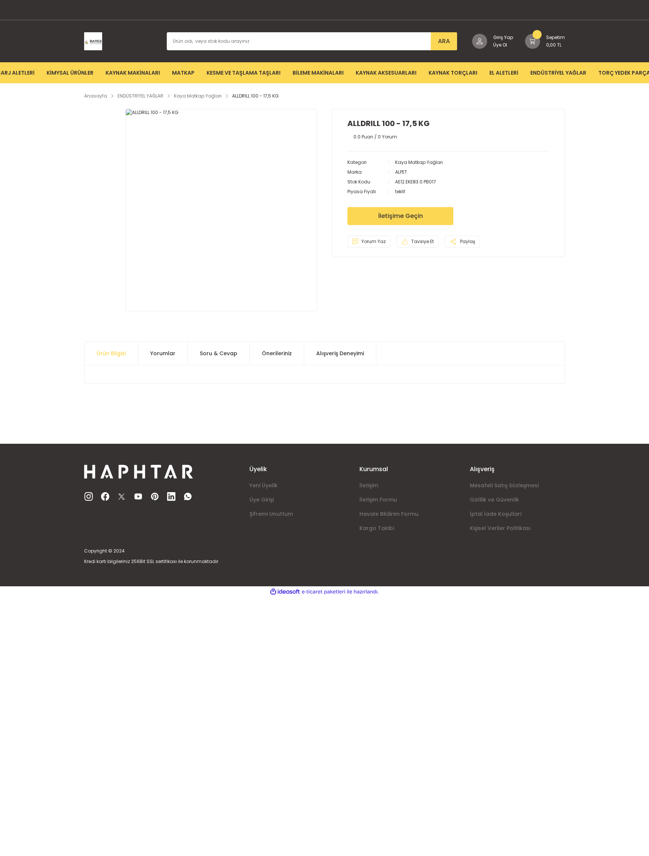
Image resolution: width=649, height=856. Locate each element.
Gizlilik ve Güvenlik (494, 499)
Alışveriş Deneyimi (340, 353)
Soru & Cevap (218, 353)
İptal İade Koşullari (495, 514)
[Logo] (93, 41)
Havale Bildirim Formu (388, 514)
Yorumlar (162, 353)
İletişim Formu (378, 499)
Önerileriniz (277, 353)
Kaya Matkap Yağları (419, 162)
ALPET (401, 172)
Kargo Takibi (376, 528)
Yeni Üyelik (263, 485)
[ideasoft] (285, 591)
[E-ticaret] (324, 592)
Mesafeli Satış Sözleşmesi (504, 485)
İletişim (368, 485)
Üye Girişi (261, 499)
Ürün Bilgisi (111, 353)
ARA (444, 41)
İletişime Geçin (400, 216)
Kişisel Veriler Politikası (500, 528)
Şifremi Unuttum (271, 514)
